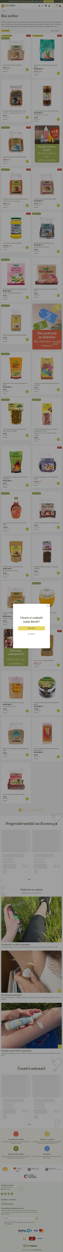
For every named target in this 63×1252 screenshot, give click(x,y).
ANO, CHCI (31, 628)
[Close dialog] (48, 605)
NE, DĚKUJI (31, 634)
